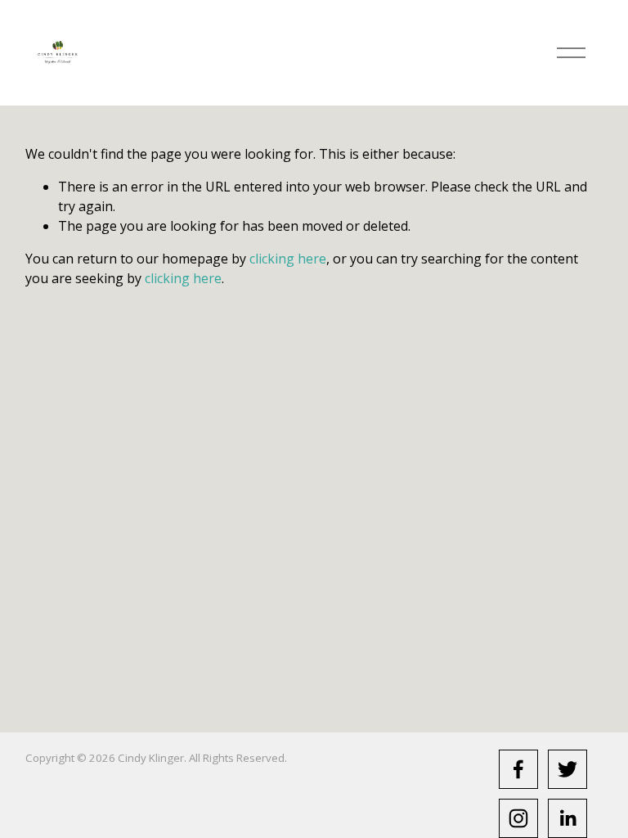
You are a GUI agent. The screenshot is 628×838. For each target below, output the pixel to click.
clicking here (287, 259)
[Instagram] (518, 818)
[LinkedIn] (567, 818)
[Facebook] (518, 769)
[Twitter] (567, 769)
